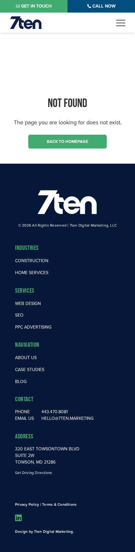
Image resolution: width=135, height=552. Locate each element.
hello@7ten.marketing (67, 418)
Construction (31, 260)
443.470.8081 (54, 411)
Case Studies (29, 369)
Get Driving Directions (33, 473)
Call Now (104, 6)
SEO (19, 315)
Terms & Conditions (59, 504)
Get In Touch (36, 6)
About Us (26, 357)
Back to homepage (67, 141)
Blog (21, 381)
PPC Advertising (33, 327)
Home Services (31, 272)
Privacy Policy (27, 504)
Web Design (28, 303)
